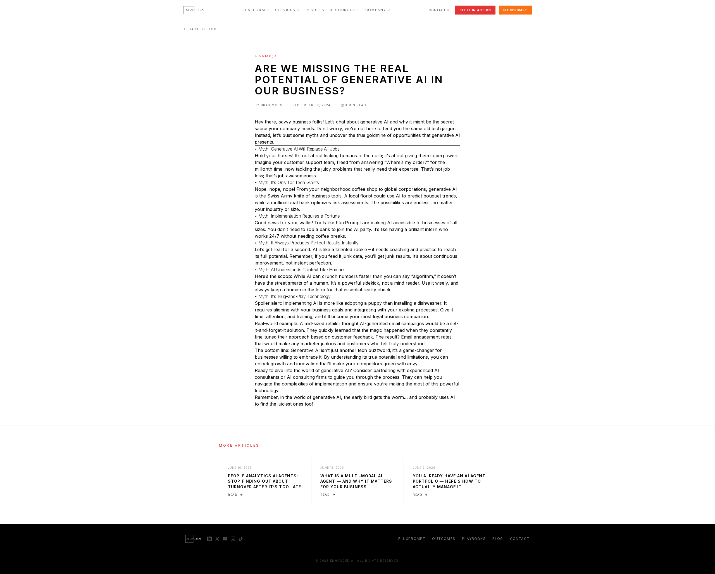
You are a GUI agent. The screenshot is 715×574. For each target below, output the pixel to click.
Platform (253, 10)
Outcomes (443, 539)
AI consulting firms (307, 377)
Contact (520, 539)
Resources (342, 10)
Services (285, 10)
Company (375, 10)
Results (315, 10)
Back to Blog (202, 29)
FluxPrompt (515, 10)
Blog (497, 539)
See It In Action (475, 10)
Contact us (440, 10)
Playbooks (474, 539)
